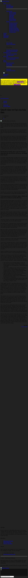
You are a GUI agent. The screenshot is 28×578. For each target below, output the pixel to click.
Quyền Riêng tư (7, 542)
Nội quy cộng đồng (7, 543)
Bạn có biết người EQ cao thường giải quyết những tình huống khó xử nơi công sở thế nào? (13, 81)
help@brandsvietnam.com (9, 554)
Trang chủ (5, 105)
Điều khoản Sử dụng (8, 541)
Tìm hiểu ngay (20, 82)
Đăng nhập (5, 74)
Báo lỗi (5, 102)
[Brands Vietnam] (5, 1)
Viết (1, 78)
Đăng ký (5, 75)
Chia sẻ (5, 101)
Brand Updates (6, 106)
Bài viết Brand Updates (5, 98)
